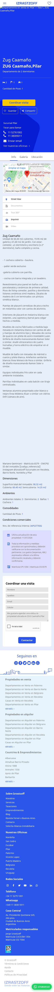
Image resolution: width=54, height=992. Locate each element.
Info (13, 157)
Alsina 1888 (11, 765)
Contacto (10, 822)
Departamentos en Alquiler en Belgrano (25, 724)
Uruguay (10, 872)
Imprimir (15, 219)
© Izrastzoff (10, 960)
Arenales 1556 (12, 769)
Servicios (10, 802)
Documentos (16, 205)
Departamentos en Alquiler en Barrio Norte (23, 729)
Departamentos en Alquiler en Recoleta (25, 734)
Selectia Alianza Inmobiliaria (20, 826)
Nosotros (10, 798)
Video (13, 226)
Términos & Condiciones (16, 963)
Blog (8, 814)
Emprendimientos (15, 810)
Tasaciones (11, 806)
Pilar (8, 849)
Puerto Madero (13, 860)
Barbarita (10, 777)
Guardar (12, 110)
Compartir (30, 110)
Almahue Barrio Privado (17, 762)
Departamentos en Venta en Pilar (22, 704)
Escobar (10, 845)
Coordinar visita (18, 102)
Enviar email (15, 141)
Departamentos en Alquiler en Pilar (23, 738)
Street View (16, 199)
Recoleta (10, 868)
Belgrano (10, 864)
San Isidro (11, 841)
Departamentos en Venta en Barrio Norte (25, 689)
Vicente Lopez (13, 857)
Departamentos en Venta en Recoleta (24, 696)
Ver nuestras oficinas (15, 146)
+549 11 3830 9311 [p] (15, 904)
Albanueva (10, 758)
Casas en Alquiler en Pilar (18, 742)
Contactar (27, 640)
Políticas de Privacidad (15, 974)
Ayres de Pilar (12, 773)
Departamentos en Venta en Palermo (23, 685)
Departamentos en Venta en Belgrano (24, 693)
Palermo (10, 853)
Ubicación (37, 157)
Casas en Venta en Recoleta (19, 700)
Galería (24, 157)
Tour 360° (15, 212)
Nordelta (10, 837)
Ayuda (7, 967)
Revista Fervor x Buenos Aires (20, 818)
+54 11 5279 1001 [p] (14, 896)
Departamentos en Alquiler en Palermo (25, 720)
